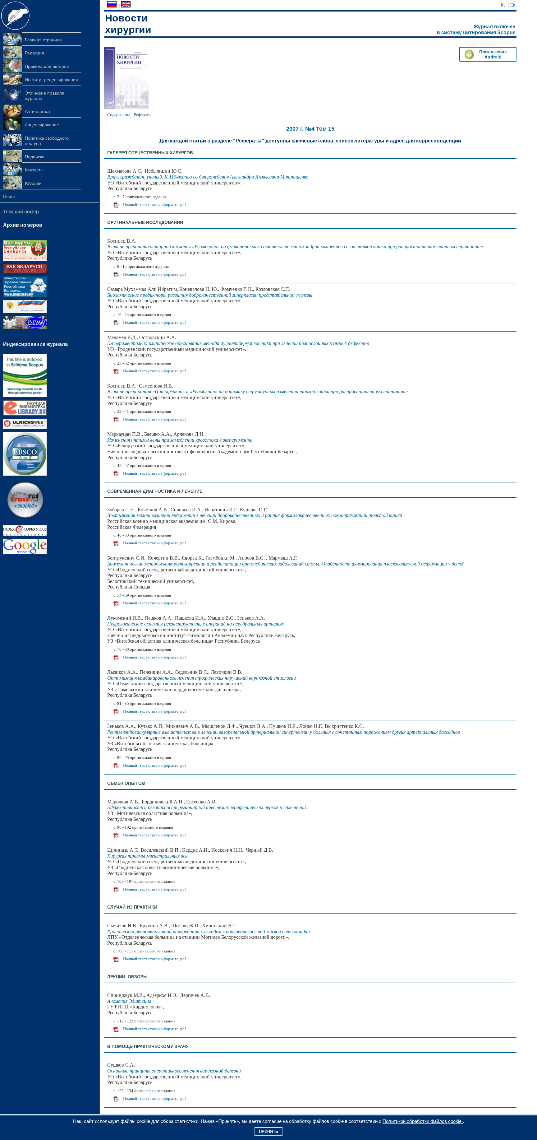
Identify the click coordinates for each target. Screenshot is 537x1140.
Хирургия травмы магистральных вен (147, 855)
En (512, 4)
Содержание (118, 114)
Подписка (34, 156)
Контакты (34, 169)
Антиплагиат (37, 111)
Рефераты (142, 114)
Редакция (34, 52)
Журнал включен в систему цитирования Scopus (476, 29)
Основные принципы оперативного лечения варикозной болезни (174, 1070)
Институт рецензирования (51, 79)
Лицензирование (42, 124)
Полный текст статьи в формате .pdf (154, 204)
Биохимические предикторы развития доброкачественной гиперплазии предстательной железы (209, 295)
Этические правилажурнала (44, 96)
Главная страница (43, 39)
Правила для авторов (47, 66)
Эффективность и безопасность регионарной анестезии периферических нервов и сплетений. (207, 807)
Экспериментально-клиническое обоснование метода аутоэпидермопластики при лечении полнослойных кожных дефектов (238, 343)
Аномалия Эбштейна (129, 1001)
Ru (503, 4)
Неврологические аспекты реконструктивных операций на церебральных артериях (195, 623)
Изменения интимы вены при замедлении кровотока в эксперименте (179, 440)
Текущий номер (21, 211)
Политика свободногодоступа (47, 141)
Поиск (9, 196)
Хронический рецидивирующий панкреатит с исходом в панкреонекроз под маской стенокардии (208, 931)
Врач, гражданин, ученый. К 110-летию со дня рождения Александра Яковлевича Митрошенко (207, 176)
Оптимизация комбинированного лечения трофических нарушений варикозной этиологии (201, 678)
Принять (268, 1131)
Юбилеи (33, 183)
